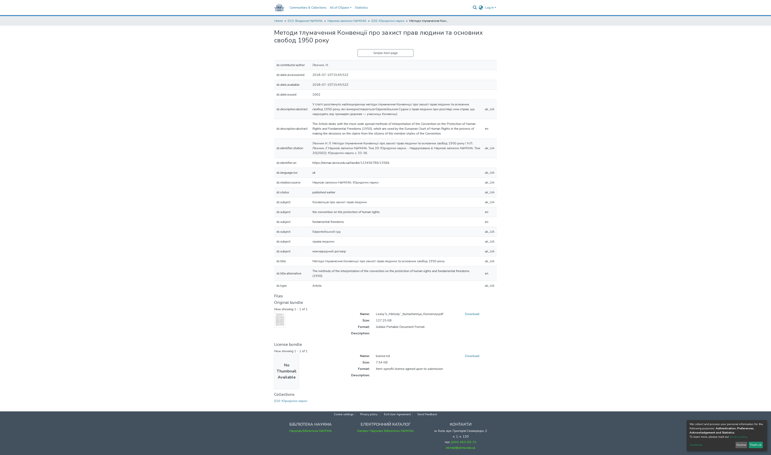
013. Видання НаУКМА (305, 21)
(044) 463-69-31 (464, 442)
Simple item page (385, 53)
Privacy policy (368, 414)
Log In (489, 7)
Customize (696, 445)
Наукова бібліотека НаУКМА (310, 431)
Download (472, 314)
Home (278, 21)
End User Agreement (397, 414)
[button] (481, 7)
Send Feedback (427, 414)
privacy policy (738, 437)
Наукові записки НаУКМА (346, 21)
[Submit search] (475, 7)
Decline (741, 445)
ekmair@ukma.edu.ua (460, 448)
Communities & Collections (308, 7)
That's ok (756, 445)
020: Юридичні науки (387, 21)
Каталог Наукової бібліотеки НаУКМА (385, 431)
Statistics (361, 7)
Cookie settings (344, 414)
